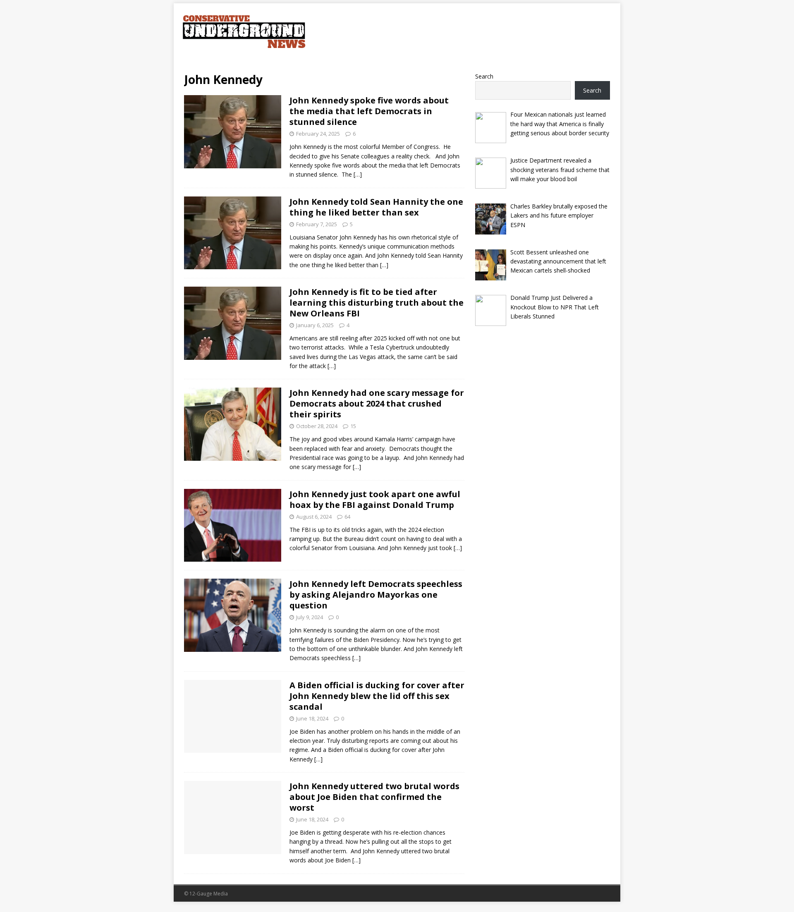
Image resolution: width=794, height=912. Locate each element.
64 (347, 516)
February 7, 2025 (316, 224)
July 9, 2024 (309, 617)
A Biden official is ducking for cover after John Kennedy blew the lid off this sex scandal (376, 696)
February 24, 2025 (318, 133)
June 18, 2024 (312, 718)
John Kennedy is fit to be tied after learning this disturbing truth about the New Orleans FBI (376, 302)
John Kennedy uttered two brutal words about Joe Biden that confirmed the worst (374, 796)
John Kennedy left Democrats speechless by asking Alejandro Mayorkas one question (375, 594)
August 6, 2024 (314, 516)
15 (353, 426)
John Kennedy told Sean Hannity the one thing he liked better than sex (376, 207)
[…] (358, 174)
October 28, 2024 (316, 426)
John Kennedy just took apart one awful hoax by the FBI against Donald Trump (374, 499)
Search (484, 76)
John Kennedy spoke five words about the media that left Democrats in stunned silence (369, 111)
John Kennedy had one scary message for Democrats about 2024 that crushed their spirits (376, 403)
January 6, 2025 (315, 325)
